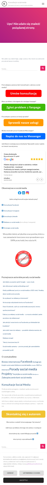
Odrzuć (10, 473)
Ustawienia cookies (31, 473)
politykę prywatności (33, 464)
